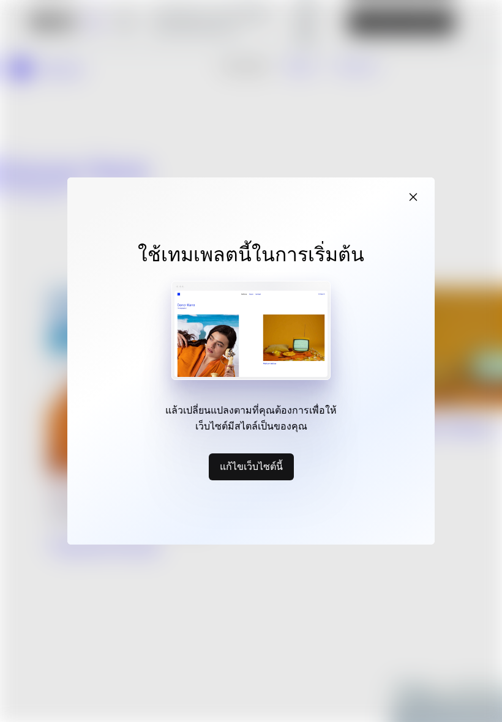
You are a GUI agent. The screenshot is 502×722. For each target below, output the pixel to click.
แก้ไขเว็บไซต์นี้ (251, 466)
